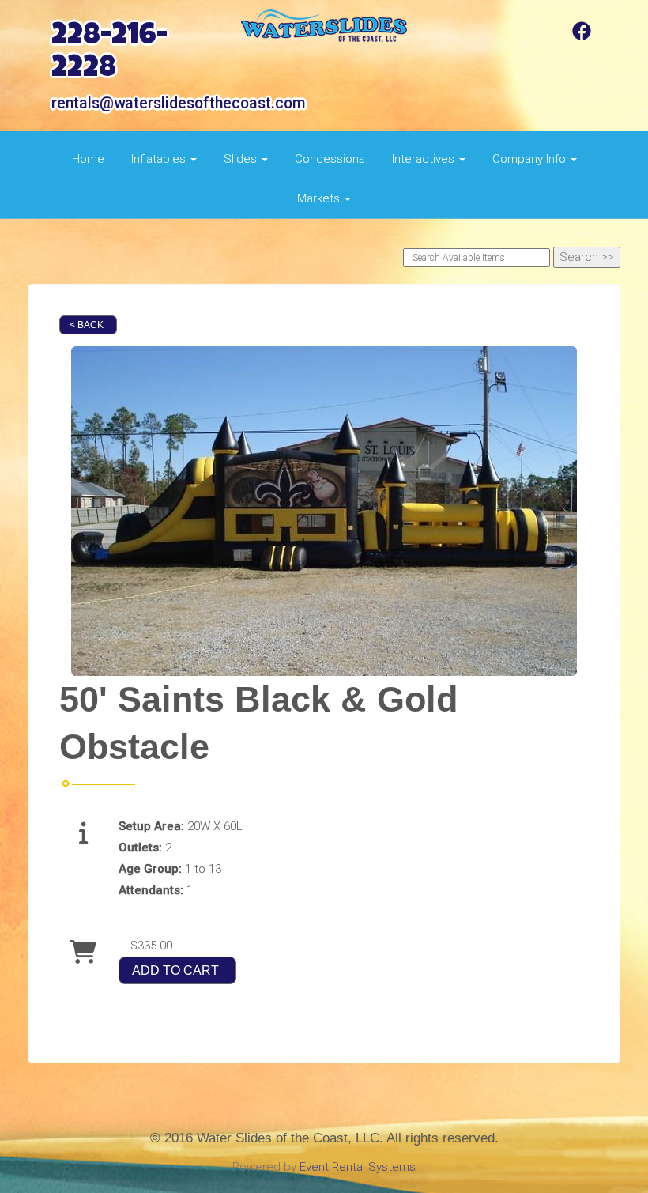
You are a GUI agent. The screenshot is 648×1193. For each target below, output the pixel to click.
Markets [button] (320, 198)
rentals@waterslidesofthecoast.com (178, 103)
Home (88, 159)
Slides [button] (242, 159)
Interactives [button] (425, 159)
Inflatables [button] (160, 159)
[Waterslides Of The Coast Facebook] (581, 36)
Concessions (330, 159)
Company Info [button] (530, 159)
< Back (87, 324)
